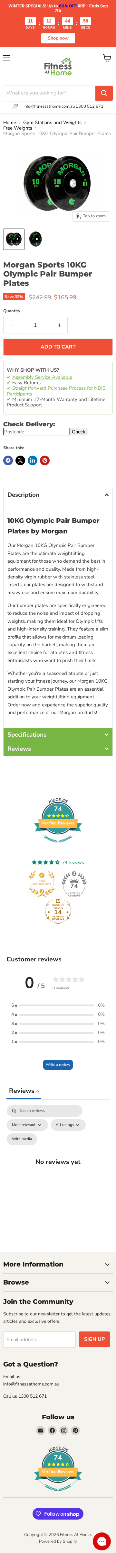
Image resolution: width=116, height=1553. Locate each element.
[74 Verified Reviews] (58, 846)
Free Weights (17, 128)
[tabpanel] (58, 1168)
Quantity (11, 311)
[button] (58, 495)
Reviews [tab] (24, 1090)
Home (9, 122)
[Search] (104, 93)
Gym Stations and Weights (52, 122)
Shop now (58, 38)
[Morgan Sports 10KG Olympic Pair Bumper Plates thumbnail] (14, 239)
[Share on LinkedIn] (32, 460)
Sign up (94, 1339)
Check (79, 431)
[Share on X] (20, 460)
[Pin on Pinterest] (45, 460)
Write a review (58, 1064)
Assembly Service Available (42, 377)
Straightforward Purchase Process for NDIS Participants (56, 391)
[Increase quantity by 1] (59, 325)
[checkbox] (22, 1139)
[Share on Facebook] (8, 460)
